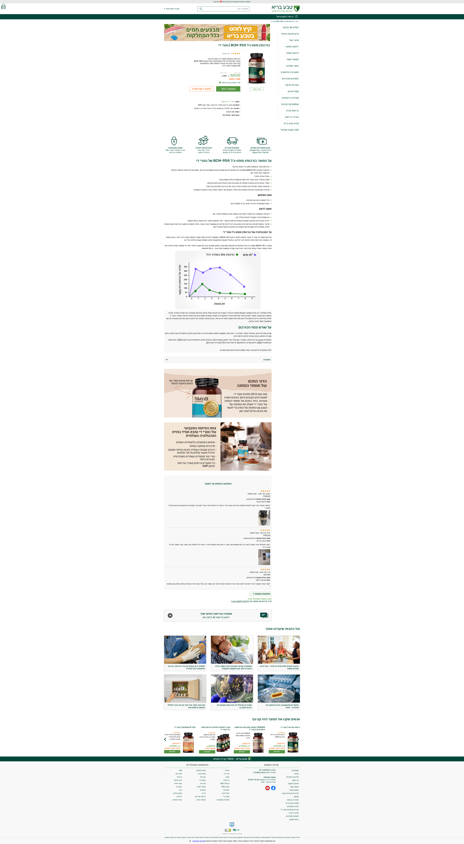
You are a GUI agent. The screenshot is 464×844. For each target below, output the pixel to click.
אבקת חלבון (177, 793)
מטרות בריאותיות (290, 97)
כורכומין (226, 780)
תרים (204, 793)
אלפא (227, 770)
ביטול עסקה (294, 819)
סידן (180, 790)
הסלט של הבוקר (291, 27)
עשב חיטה (178, 783)
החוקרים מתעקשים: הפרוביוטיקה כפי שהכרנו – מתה (282, 706)
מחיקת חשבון (293, 783)
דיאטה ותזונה (292, 46)
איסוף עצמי (294, 787)
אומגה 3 (202, 780)
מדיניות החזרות (292, 777)
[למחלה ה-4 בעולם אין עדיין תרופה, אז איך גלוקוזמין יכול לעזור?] (185, 663)
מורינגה (203, 783)
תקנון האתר (294, 790)
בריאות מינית (292, 110)
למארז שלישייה (201, 89)
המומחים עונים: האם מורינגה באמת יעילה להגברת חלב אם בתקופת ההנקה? (233, 667)
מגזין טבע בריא (291, 123)
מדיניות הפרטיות (198, 841)
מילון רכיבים (294, 813)
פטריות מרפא (292, 84)
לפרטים (277, 751)
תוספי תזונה (201, 800)
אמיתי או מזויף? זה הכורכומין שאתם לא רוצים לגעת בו (234, 706)
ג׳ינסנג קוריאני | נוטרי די (290, 727)
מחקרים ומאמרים (223, 800)
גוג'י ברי (226, 774)
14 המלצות (226, 53)
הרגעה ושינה (292, 52)
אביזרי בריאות (292, 117)
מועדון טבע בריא (292, 803)
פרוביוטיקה (178, 780)
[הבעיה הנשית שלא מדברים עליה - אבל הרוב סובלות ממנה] (279, 663)
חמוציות (203, 790)
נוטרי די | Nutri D (228, 102)
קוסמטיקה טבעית (290, 104)
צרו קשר (295, 780)
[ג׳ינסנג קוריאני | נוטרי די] (293, 742)
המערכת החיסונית (290, 72)
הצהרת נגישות (293, 800)
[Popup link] (257, 69)
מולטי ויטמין (201, 787)
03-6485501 (264, 770)
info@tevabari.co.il (261, 772)
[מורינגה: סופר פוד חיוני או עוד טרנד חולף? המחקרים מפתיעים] (185, 702)
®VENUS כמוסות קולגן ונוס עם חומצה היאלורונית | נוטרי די (249, 728)
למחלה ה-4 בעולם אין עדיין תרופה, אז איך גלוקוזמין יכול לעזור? (186, 667)
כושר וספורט (292, 65)
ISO (180, 770)
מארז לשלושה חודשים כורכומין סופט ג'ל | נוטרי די (215, 728)
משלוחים (295, 770)
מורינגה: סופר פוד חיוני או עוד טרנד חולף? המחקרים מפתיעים (186, 706)
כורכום (179, 777)
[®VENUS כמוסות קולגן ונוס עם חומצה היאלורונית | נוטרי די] (258, 742)
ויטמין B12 (225, 787)
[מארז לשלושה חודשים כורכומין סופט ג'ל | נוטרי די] (223, 742)
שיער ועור (294, 40)
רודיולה (179, 796)
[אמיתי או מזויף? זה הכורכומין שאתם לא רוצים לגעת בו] (232, 702)
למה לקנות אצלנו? (290, 129)
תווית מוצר (257, 89)
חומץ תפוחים (201, 770)
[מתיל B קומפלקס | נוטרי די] (188, 742)
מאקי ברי (226, 796)
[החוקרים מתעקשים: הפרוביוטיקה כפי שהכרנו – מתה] (279, 702)
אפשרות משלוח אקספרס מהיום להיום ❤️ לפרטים (232, 2)
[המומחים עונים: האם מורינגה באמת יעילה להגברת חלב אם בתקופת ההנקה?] (232, 663)
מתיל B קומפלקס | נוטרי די (184, 727)
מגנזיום (203, 777)
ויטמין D (226, 790)
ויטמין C (179, 787)
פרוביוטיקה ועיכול (290, 33)
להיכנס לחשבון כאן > (240, 601)
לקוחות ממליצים (292, 816)
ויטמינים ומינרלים (290, 78)
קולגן (227, 777)
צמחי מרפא (293, 91)
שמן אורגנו (202, 774)
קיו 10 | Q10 (224, 783)
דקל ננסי (178, 774)
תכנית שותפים (293, 806)
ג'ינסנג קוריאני (200, 796)
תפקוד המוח (293, 59)
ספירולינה (225, 793)
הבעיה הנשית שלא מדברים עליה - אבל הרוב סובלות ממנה (279, 667)
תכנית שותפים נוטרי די (290, 809)
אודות (296, 774)
